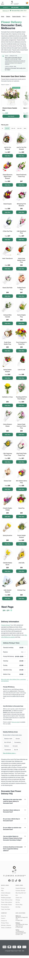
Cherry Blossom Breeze (7, 425)
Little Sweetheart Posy (21, 232)
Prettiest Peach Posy (21, 288)
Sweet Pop (21, 508)
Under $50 (7, 128)
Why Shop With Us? (21, 893)
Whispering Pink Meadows (21, 204)
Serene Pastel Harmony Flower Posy (21, 426)
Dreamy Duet (7, 481)
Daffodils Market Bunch (7, 563)
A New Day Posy (7, 231)
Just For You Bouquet (7, 148)
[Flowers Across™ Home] (15, 3)
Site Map (18, 907)
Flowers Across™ (6, 625)
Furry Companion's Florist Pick (21, 343)
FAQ (2, 890)
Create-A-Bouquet (5, 893)
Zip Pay (18, 902)
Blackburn (6, 746)
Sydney (22, 7)
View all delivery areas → (9, 753)
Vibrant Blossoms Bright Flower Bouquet (7, 176)
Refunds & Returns (6, 925)
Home (2, 16)
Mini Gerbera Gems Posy (21, 481)
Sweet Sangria (7, 204)
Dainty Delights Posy (21, 316)
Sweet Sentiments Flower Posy (21, 175)
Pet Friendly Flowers (6, 904)
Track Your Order (5, 909)
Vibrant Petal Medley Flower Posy (21, 260)
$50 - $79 (13, 128)
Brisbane (5, 7)
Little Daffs (21, 563)
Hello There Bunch (7, 258)
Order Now (7, 156)
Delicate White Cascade (7, 316)
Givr (17, 895)
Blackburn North (8, 738)
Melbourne (15, 7)
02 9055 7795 (19, 934)
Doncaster (15, 746)
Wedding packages (6, 897)
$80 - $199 (19, 128)
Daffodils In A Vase (7, 397)
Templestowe (7, 749)
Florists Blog (19, 904)
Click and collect (16, 722)
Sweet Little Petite (7, 287)
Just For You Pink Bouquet (21, 148)
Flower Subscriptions (6, 902)
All (2, 128)
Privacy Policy (5, 923)
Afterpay (18, 900)
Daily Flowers (4, 895)
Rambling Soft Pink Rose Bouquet (21, 398)
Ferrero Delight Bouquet (21, 536)
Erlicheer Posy (21, 590)
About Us (3, 916)
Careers (3, 918)
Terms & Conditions (6, 927)
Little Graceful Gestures (7, 591)
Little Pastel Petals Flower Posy (21, 454)
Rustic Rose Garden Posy (7, 343)
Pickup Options (5, 907)
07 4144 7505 (19, 927)
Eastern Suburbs (16, 16)
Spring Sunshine (7, 535)
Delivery (8, 16)
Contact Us (4, 920)
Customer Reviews (20, 890)
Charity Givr (19, 897)
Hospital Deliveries (20, 888)
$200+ (25, 128)
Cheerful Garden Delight (7, 509)
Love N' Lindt (21, 369)
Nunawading (17, 742)
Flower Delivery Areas (6, 900)
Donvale (18, 738)
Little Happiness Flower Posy (7, 454)
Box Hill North (7, 742)
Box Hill (16, 749)
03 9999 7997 (19, 920)
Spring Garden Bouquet (7, 370)
